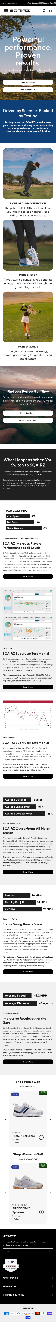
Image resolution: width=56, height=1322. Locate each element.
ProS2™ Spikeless (23, 1136)
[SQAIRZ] (20, 10)
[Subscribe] (49, 1252)
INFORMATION (10, 1286)
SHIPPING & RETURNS (13, 1295)
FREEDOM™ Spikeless (21, 1210)
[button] (6, 10)
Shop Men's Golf (28, 1084)
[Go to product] (41, 1137)
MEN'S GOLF (18, 1132)
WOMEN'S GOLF (19, 1205)
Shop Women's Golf (28, 1156)
